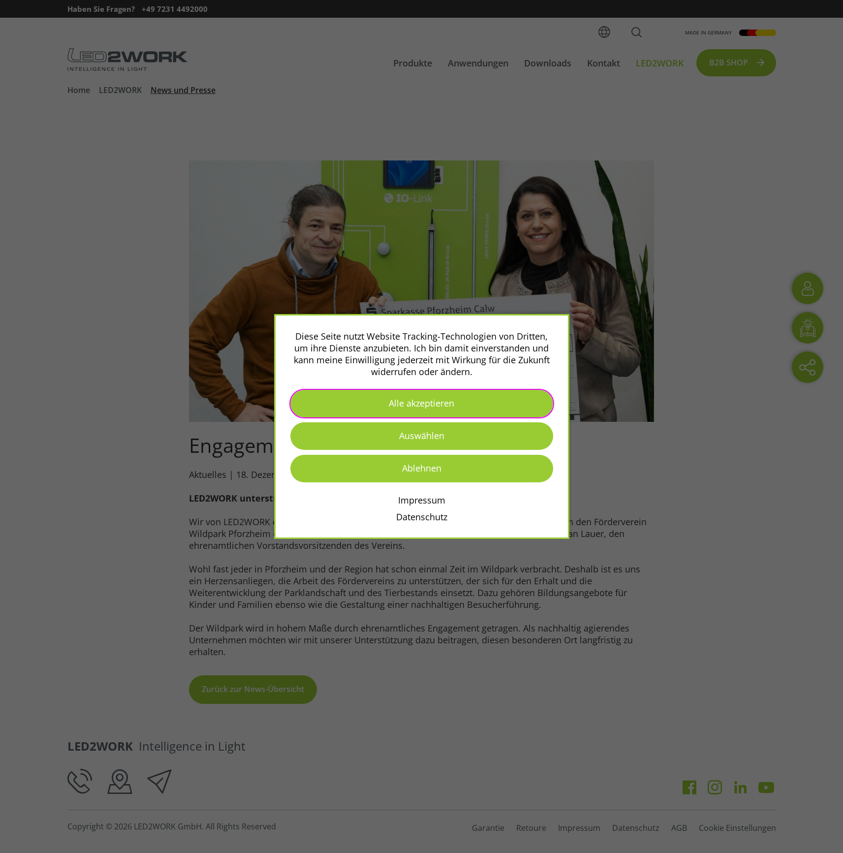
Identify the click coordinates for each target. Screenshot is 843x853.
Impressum (421, 500)
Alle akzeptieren (421, 403)
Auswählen (421, 436)
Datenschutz (421, 517)
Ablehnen (421, 468)
